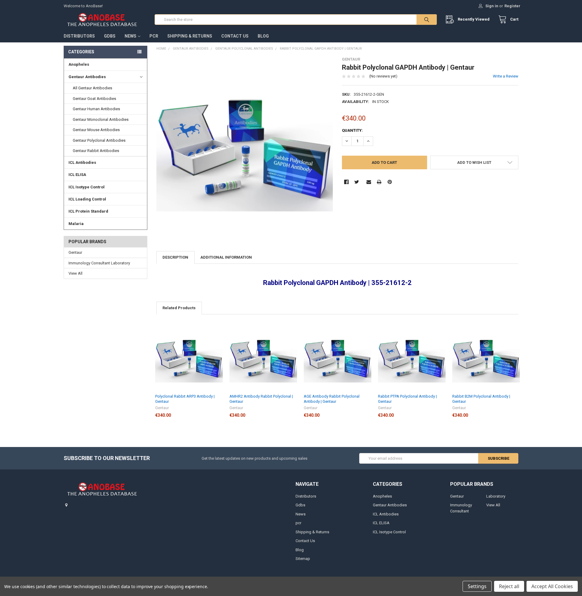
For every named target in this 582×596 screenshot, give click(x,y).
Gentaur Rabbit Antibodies (96, 150)
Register (512, 6)
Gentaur (75, 252)
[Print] (379, 181)
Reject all (509, 586)
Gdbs (109, 36)
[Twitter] (356, 181)
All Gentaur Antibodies (92, 88)
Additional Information (226, 257)
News (130, 36)
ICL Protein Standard (88, 211)
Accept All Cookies (552, 586)
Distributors (79, 36)
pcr (153, 36)
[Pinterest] (389, 181)
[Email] (368, 181)
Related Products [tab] (179, 308)
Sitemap (303, 558)
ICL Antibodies (82, 162)
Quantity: (352, 130)
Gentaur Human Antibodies (96, 109)
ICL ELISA (77, 174)
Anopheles (79, 64)
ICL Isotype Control (87, 187)
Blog (263, 36)
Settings (477, 586)
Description (175, 257)
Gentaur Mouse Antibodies (96, 129)
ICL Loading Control (87, 199)
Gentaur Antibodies (87, 76)
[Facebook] (346, 181)
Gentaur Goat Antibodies (94, 98)
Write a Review (505, 76)
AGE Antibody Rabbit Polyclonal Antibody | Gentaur (332, 398)
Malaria (76, 223)
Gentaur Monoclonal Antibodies (101, 119)
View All (75, 273)
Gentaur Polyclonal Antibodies (99, 140)
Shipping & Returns (189, 36)
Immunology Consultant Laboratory (99, 263)
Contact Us (235, 36)
